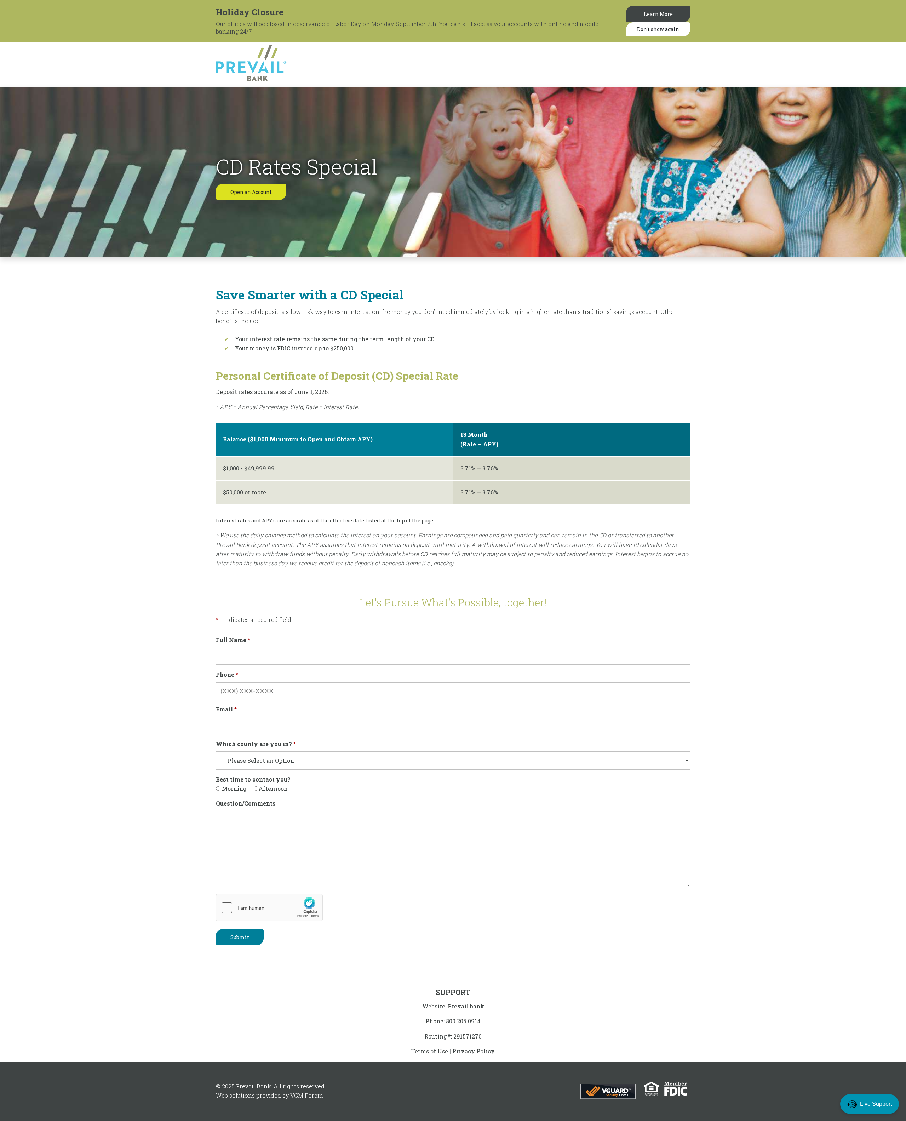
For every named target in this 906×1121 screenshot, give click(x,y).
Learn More (658, 14)
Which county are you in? (256, 744)
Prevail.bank (466, 1006)
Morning (233, 788)
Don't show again (658, 29)
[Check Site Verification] (608, 1090)
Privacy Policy (473, 1051)
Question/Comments (246, 803)
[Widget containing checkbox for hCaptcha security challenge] (269, 907)
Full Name (233, 640)
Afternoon (273, 788)
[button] (869, 1104)
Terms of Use (429, 1051)
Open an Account (251, 192)
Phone (227, 674)
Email (226, 709)
